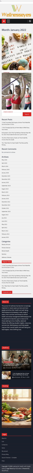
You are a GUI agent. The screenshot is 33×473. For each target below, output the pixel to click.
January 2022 (5, 237)
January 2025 (5, 182)
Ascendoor (18, 468)
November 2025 (6, 179)
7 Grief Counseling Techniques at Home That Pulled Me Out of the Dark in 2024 (16, 364)
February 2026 (5, 169)
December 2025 (6, 176)
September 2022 (6, 211)
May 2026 (4, 160)
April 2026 (4, 163)
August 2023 (5, 189)
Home (3, 448)
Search (27, 114)
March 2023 (5, 192)
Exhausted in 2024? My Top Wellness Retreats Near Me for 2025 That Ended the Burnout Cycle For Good (16, 133)
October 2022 (5, 208)
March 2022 (5, 231)
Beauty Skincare (6, 244)
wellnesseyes (8, 368)
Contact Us (4, 445)
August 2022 (5, 215)
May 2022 (4, 224)
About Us (4, 438)
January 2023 (5, 198)
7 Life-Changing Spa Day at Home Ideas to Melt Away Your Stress (20, 374)
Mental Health (5, 251)
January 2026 (5, 173)
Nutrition (6, 72)
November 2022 (6, 205)
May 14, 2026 (17, 368)
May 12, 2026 (26, 377)
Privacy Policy (5, 454)
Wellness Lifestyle (6, 257)
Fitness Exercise (8, 112)
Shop (3, 461)
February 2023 (5, 195)
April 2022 (4, 227)
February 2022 (5, 234)
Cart (3, 441)
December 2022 (6, 202)
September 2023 (6, 186)
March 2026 (5, 166)
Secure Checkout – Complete (9, 457)
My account (5, 451)
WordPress (5, 471)
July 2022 (4, 218)
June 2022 (4, 221)
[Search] (30, 21)
